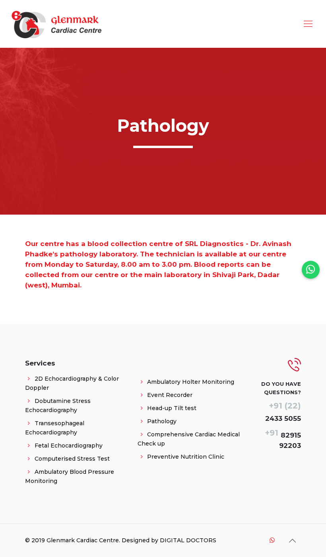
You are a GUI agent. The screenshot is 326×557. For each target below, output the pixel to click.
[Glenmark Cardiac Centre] (56, 24)
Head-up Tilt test (171, 408)
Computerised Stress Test (72, 458)
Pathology (162, 421)
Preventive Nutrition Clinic (185, 456)
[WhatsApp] (272, 540)
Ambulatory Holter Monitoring (190, 381)
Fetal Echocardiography (69, 445)
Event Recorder (169, 395)
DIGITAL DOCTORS (188, 540)
